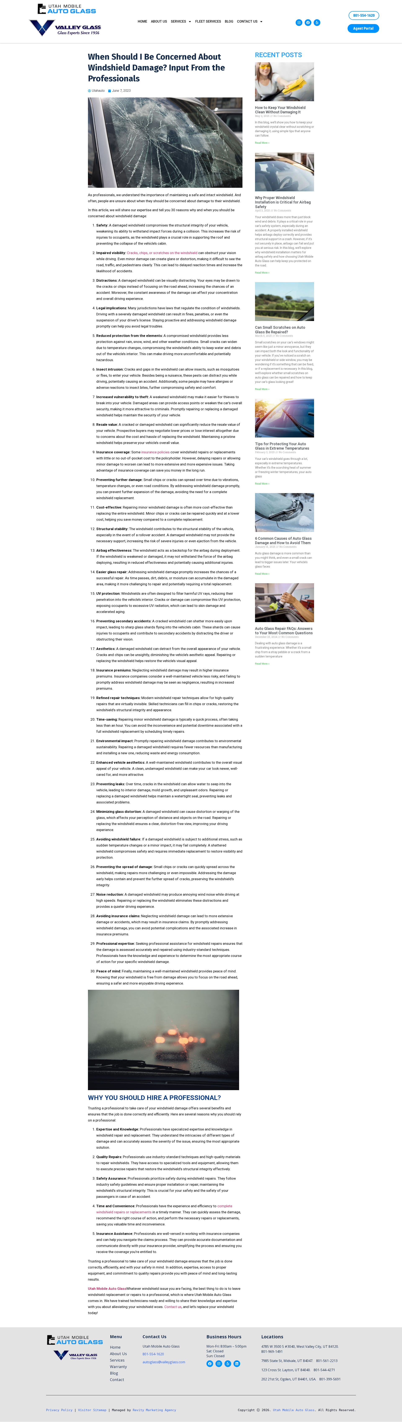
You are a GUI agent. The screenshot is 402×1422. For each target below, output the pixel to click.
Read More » (262, 142)
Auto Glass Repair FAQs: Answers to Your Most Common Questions (284, 630)
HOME (142, 21)
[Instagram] (299, 22)
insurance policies (155, 452)
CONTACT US (247, 21)
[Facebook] (308, 22)
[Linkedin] (236, 1363)
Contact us (173, 1307)
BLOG (229, 21)
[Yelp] (317, 22)
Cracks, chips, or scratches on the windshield (162, 253)
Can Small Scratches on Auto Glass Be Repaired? (280, 329)
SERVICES (178, 21)
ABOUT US (159, 21)
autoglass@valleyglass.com (164, 1362)
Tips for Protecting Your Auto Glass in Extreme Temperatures (282, 446)
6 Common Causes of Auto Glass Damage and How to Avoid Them (283, 540)
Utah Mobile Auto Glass (293, 1410)
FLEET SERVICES (208, 21)
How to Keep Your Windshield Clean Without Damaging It (280, 109)
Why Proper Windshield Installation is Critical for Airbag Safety (283, 202)
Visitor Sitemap (92, 1410)
